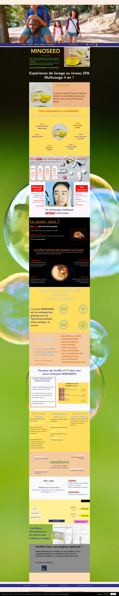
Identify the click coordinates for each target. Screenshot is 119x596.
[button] (96, 45)
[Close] (117, 594)
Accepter (113, 594)
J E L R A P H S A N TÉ (65, 29)
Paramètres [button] (99, 594)
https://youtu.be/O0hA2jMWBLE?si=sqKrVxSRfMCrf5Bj (44, 67)
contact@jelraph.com (73, 44)
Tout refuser (106, 594)
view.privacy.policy (65, 594)
